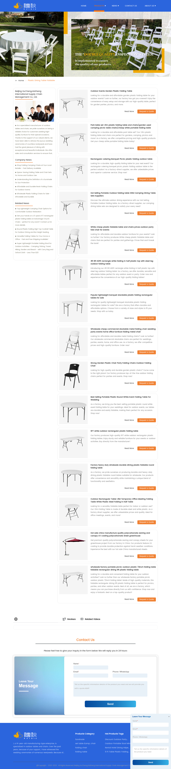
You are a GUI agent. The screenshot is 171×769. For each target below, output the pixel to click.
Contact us (131, 5)
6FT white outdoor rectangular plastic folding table (114, 431)
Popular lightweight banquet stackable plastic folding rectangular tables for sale (122, 296)
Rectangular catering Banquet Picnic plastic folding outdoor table (121, 159)
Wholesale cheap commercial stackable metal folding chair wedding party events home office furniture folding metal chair (123, 330)
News (114, 5)
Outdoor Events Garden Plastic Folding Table (111, 91)
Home (83, 5)
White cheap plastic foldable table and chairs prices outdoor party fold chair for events (122, 228)
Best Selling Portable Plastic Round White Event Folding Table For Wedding (121, 398)
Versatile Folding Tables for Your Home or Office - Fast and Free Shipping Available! (32, 238)
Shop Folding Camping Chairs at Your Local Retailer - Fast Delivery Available (33, 167)
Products (99, 5)
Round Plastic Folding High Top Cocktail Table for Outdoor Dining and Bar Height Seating (34, 231)
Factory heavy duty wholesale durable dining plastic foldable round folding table (122, 466)
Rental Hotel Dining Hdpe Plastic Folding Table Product (118, 747)
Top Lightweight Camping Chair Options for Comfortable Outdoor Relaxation (33, 210)
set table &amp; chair (85, 743)
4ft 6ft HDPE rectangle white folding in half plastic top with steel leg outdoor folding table (122, 262)
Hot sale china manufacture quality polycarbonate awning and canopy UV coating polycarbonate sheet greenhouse (120, 534)
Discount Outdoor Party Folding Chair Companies (117, 739)
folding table (81, 751)
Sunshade (79, 739)
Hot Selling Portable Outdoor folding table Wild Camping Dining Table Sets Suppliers (123, 194)
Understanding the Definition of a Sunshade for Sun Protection (33, 181)
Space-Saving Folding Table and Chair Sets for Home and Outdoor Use (33, 174)
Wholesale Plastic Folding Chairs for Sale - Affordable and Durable (32, 195)
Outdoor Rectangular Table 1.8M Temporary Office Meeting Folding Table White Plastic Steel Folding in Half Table (122, 500)
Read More (129, 111)
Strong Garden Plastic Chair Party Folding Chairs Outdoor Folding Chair (121, 364)
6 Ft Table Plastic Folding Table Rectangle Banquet (117, 751)
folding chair (81, 747)
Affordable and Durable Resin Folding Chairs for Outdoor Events (33, 188)
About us (149, 5)
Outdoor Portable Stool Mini (118, 743)
